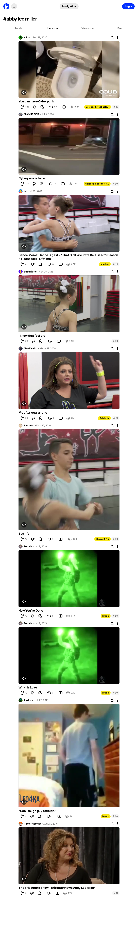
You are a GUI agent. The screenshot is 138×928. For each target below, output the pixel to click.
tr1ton (27, 37)
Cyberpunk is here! (32, 178)
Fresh (120, 28)
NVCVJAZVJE (31, 114)
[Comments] (42, 107)
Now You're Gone (31, 610)
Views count (87, 28)
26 (115, 341)
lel (25, 191)
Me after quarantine (33, 412)
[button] (22, 107)
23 (115, 418)
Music (105, 616)
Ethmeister (30, 271)
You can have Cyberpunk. (37, 101)
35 (115, 106)
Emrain (28, 546)
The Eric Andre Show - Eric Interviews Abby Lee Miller (57, 887)
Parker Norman (32, 824)
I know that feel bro (32, 335)
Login (128, 6)
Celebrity (104, 418)
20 (115, 183)
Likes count (52, 28)
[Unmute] (24, 92)
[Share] (112, 37)
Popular (19, 28)
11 (116, 893)
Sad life (24, 533)
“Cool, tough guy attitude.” (37, 811)
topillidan (29, 700)
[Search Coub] (14, 6)
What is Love (28, 687)
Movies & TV (102, 539)
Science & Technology (98, 107)
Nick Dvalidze (31, 348)
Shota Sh (29, 425)
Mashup (104, 264)
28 (115, 264)
